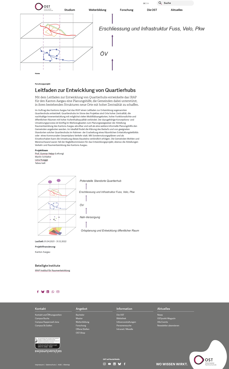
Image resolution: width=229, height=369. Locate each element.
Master (79, 318)
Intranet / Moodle (124, 329)
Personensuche (123, 325)
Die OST (120, 314)
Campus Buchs (42, 318)
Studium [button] (69, 10)
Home (37, 73)
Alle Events (162, 322)
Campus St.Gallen (43, 325)
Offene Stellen (82, 329)
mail (57, 292)
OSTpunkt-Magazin (166, 318)
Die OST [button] (152, 10)
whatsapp (52, 292)
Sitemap (66, 365)
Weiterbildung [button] (97, 10)
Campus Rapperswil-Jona (47, 322)
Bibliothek (121, 318)
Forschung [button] (126, 10)
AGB (59, 365)
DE (144, 3)
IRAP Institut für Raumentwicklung (52, 270)
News (160, 314)
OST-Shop (80, 332)
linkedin (47, 292)
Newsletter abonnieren (168, 325)
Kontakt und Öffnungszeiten (48, 314)
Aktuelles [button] (176, 10)
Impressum (39, 365)
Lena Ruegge (41, 159)
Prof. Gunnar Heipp (44, 153)
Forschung (81, 325)
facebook (37, 292)
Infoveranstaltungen (126, 322)
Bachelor (80, 314)
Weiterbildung (82, 322)
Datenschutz (51, 365)
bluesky (42, 292)
